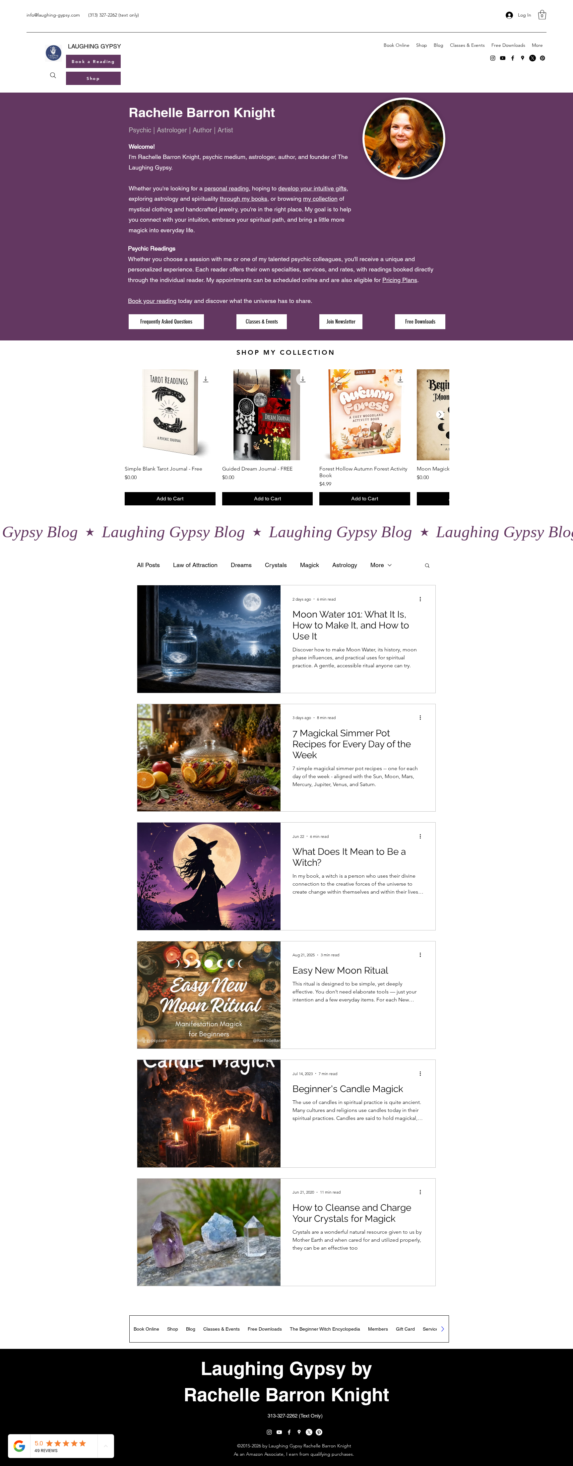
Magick (309, 564)
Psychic (140, 130)
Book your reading (152, 300)
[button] (542, 15)
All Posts (148, 564)
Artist (225, 130)
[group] (286, 437)
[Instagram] (492, 58)
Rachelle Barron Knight (202, 112)
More (377, 564)
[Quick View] (170, 414)
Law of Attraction (195, 564)
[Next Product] (440, 414)
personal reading (226, 188)
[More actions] (422, 599)
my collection (320, 198)
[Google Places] (522, 58)
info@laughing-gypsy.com (53, 15)
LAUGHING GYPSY (94, 46)
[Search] (52, 75)
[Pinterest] (542, 58)
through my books (243, 198)
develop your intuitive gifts (312, 188)
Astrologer (172, 130)
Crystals (276, 564)
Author (202, 130)
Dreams (241, 564)
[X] (532, 58)
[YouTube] (502, 58)
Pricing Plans (399, 279)
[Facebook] (512, 58)
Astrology (344, 564)
